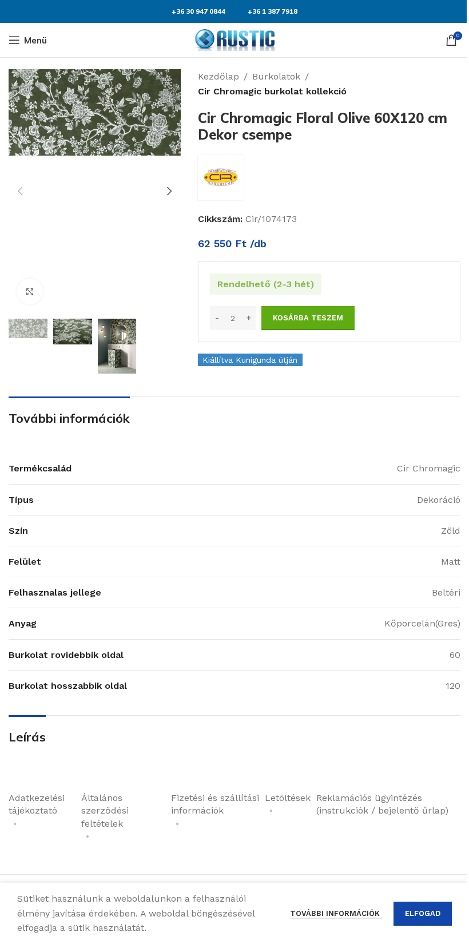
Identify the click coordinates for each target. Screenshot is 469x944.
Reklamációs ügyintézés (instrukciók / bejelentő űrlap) (382, 804)
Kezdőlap (218, 76)
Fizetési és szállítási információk (215, 804)
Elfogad (422, 913)
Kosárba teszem (308, 318)
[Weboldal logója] (234, 39)
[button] (20, 191)
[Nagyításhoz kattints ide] (30, 291)
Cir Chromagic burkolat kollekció (272, 91)
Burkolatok (276, 76)
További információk (336, 913)
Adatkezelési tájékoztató (37, 804)
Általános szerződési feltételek (105, 810)
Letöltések (288, 797)
